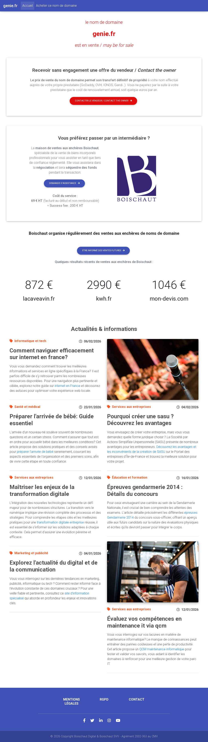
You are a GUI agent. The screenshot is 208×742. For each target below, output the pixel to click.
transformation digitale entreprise (60, 522)
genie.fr (104, 34)
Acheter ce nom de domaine (56, 6)
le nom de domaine (104, 22)
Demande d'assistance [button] (62, 183)
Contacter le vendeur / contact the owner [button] (101, 100)
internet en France (67, 386)
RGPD (104, 699)
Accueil (28, 5)
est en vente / (104, 45)
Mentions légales (71, 701)
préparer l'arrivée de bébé (35, 452)
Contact (136, 699)
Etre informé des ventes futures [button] (101, 250)
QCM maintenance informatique (161, 649)
